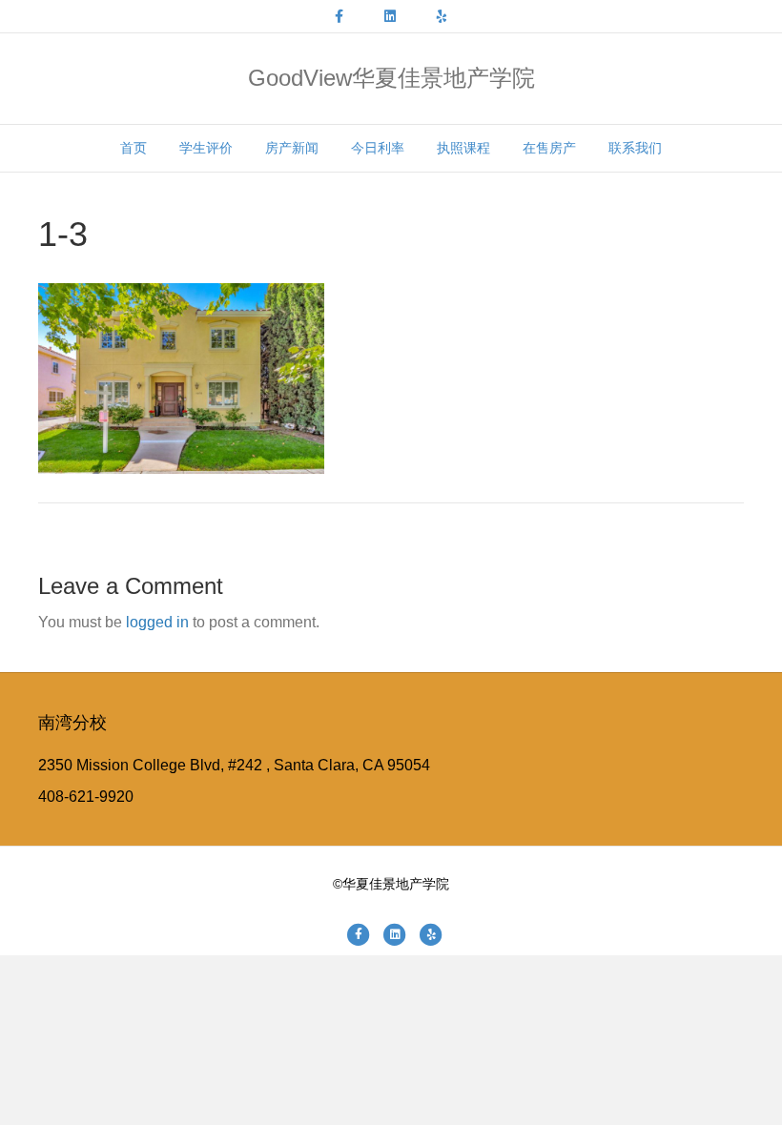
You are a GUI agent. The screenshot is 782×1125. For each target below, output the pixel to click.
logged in (157, 622)
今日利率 (377, 147)
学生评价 (206, 147)
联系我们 (635, 147)
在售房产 (549, 147)
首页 (133, 147)
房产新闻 (292, 147)
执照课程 (463, 147)
